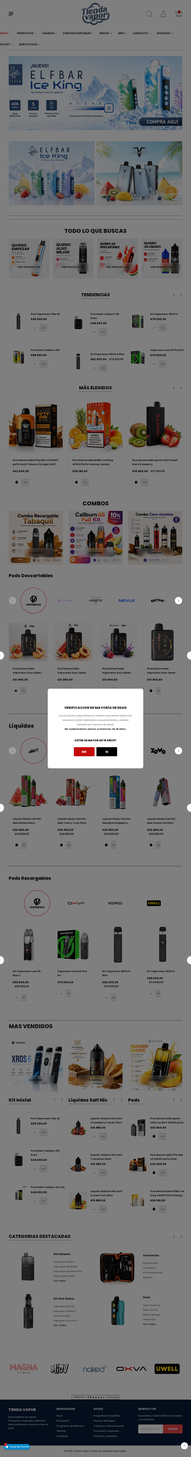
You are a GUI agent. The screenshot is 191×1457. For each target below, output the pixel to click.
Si (106, 751)
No (84, 751)
